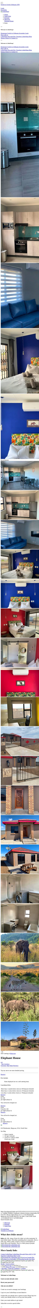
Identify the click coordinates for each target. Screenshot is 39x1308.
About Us (8, 38)
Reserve (3, 1074)
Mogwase (7, 19)
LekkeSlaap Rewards (7, 36)
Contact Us (14, 38)
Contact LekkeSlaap (6, 1254)
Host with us (4, 35)
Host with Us (29, 1254)
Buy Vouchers (17, 36)
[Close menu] (1, 26)
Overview (3, 1065)
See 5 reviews (5, 1064)
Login (26, 33)
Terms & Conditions (10, 1264)
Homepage (4, 33)
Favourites (4, 10)
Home (6, 14)
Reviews (15, 1065)
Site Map (3, 1264)
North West (7, 16)
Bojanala (6, 18)
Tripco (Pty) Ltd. (8, 1265)
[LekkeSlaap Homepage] (5, 11)
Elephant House (9, 21)
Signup (3, 38)
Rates (11, 1065)
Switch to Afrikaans (13, 33)
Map (8, 1065)
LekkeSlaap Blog (27, 36)
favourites (22, 33)
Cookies (23, 1268)
